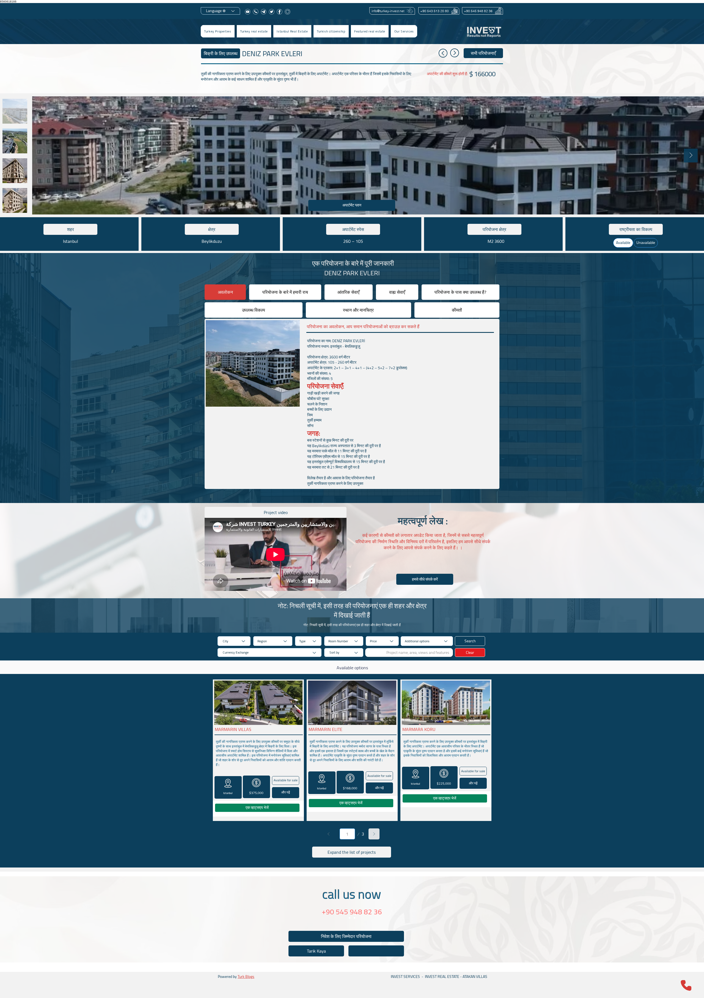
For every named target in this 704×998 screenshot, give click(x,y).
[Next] (374, 833)
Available (623, 242)
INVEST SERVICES (405, 976)
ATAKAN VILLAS (475, 976)
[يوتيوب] (248, 12)
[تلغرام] (263, 12)
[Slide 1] (349, 918)
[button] (254, 31)
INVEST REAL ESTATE (442, 976)
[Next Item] (691, 155)
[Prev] (328, 833)
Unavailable (645, 242)
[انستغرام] (287, 12)
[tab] (225, 292)
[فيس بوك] (279, 12)
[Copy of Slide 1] (354, 918)
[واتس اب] (255, 12)
